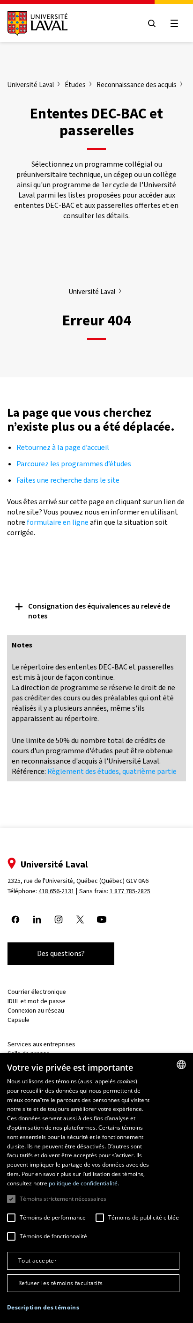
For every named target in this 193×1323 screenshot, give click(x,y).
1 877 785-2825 (130, 891)
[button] (43, 1308)
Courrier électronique (36, 991)
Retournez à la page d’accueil (63, 447)
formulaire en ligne (58, 522)
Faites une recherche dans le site (67, 480)
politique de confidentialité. (84, 1183)
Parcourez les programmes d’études (73, 464)
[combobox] (181, 1064)
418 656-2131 (56, 891)
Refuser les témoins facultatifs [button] (60, 1283)
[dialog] (96, 1188)
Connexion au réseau (35, 1010)
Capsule (18, 1019)
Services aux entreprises (41, 1044)
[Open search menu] (152, 23)
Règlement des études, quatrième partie (112, 771)
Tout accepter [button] (37, 1260)
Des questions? (61, 953)
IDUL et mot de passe (36, 1001)
